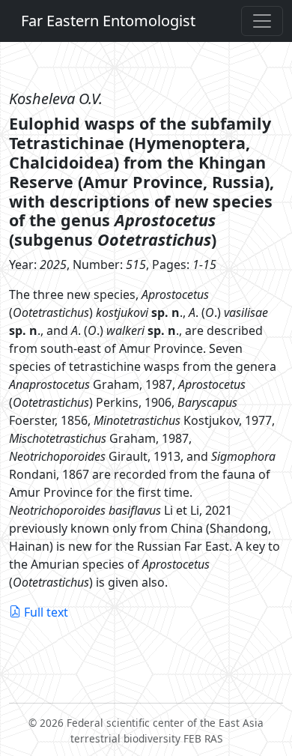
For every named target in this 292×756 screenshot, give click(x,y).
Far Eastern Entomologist (108, 20)
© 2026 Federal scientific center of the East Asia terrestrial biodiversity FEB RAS (146, 730)
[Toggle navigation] (262, 21)
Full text (46, 612)
